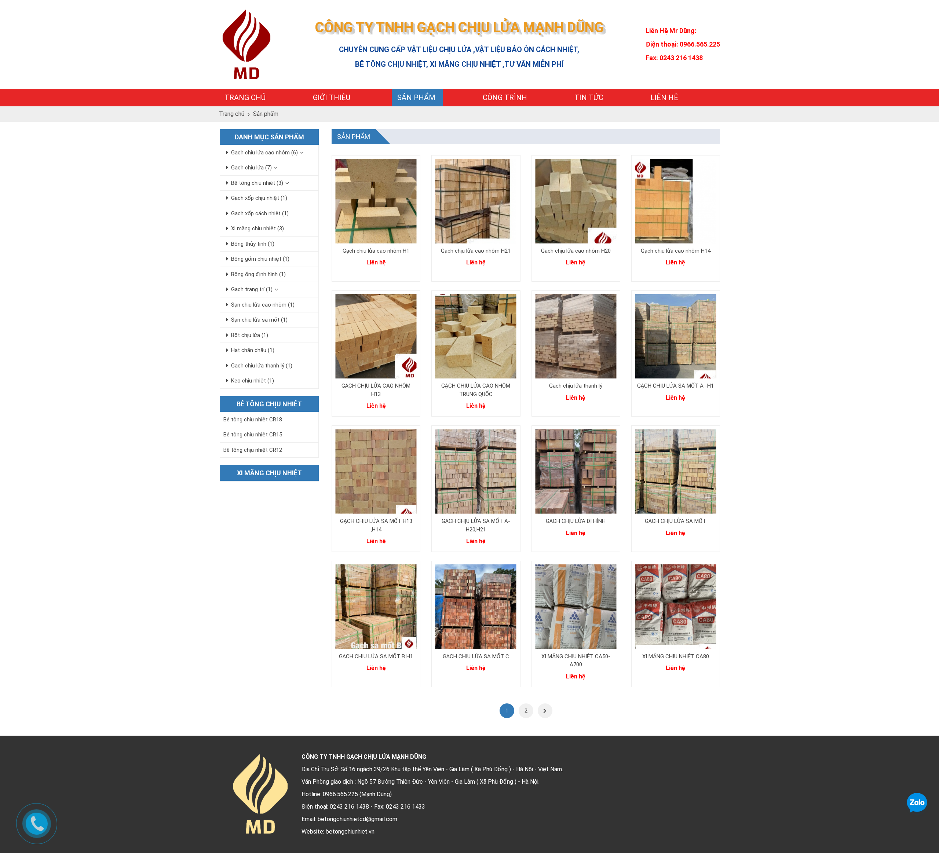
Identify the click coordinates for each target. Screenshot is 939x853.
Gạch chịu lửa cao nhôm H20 (576, 251)
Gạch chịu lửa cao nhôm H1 (376, 251)
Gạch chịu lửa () (251, 167)
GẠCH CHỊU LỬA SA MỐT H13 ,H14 (376, 525)
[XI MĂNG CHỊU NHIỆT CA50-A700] (575, 606)
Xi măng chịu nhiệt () (257, 228)
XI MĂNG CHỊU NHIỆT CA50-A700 (575, 660)
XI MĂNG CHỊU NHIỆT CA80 (675, 656)
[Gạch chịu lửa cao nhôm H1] (376, 201)
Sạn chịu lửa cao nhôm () (263, 304)
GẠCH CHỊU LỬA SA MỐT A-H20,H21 (476, 525)
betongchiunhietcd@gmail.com (357, 819)
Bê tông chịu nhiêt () (257, 183)
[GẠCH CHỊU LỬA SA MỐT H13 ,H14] (376, 471)
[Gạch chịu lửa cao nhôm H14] (675, 201)
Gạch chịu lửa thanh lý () (261, 365)
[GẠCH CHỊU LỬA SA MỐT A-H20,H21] (475, 471)
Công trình (505, 97)
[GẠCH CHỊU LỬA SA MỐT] (675, 471)
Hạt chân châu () (252, 350)
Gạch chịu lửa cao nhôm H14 (675, 251)
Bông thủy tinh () (252, 244)
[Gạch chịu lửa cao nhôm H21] (475, 201)
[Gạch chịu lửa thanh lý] (575, 336)
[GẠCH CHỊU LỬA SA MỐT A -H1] (675, 336)
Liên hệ (664, 97)
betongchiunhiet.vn (350, 831)
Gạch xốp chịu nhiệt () (259, 198)
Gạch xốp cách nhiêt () (260, 213)
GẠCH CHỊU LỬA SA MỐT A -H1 (675, 385)
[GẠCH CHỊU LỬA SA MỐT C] (475, 606)
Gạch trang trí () (252, 289)
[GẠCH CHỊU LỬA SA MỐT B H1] (376, 606)
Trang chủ (245, 97)
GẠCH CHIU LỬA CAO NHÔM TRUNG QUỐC (475, 390)
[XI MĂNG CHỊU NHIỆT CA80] (675, 606)
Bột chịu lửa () (249, 335)
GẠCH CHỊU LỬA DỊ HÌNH (576, 521)
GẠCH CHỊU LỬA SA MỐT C (476, 656)
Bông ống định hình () (258, 274)
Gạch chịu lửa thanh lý (575, 385)
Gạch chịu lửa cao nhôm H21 (476, 251)
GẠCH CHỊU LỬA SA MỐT (675, 521)
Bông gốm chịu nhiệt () (260, 259)
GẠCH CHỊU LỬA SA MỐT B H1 (376, 656)
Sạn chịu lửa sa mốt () (259, 319)
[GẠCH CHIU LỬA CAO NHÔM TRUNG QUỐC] (475, 336)
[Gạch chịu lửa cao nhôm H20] (575, 201)
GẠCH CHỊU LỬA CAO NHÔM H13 (375, 390)
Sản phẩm (416, 97)
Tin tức (588, 97)
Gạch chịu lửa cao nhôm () (264, 152)
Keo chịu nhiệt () (252, 380)
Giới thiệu (331, 97)
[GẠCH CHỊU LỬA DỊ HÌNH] (575, 471)
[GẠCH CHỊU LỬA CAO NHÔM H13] (376, 336)
